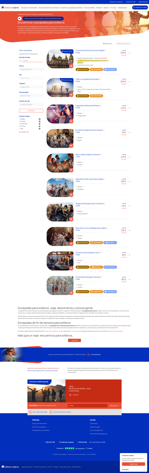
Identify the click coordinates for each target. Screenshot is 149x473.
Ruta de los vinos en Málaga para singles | (92, 229)
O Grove (22, 126)
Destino (106, 8)
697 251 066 (144, 2)
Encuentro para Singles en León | (88, 253)
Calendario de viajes (140, 7)
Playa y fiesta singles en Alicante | (89, 155)
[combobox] (123, 43)
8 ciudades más (24, 132)
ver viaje (125, 52)
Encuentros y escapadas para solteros (71, 8)
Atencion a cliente (66, 442)
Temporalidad (122, 8)
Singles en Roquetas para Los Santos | (90, 204)
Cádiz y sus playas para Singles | (88, 80)
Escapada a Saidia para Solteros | (88, 106)
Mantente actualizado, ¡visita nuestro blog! (80, 389)
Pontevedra (23, 124)
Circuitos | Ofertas (89, 8)
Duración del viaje (24, 101)
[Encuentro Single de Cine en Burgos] (60, 138)
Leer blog (74, 395)
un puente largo (75, 331)
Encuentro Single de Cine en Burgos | (90, 131)
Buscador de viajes (24, 57)
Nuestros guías (95, 427)
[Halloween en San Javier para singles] (60, 187)
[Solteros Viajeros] (10, 7)
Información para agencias (98, 434)
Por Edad (98, 8)
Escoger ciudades (24, 116)
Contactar (56, 467)
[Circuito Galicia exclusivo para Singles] (60, 58)
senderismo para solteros (115, 331)
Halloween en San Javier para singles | (90, 180)
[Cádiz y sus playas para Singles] (60, 87)
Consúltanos (94, 354)
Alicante (22, 121)
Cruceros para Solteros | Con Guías (48, 8)
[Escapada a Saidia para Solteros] (60, 113)
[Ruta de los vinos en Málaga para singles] (60, 236)
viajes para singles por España (54, 331)
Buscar (31, 111)
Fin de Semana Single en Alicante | (89, 278)
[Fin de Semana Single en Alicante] (60, 285)
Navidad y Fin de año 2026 (29, 8)
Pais (20, 75)
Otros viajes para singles (38, 412)
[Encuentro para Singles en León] (60, 261)
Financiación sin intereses (40, 430)
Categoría (22, 83)
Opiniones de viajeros (39, 427)
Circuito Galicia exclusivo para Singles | (91, 51)
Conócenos (94, 423)
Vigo (21, 128)
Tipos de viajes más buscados (60, 412)
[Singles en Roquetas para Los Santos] (60, 212)
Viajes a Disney (76, 467)
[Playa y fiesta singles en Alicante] (60, 162)
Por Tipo (113, 8)
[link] (71, 66)
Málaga (22, 119)
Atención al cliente (116, 2)
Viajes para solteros (23, 14)
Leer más (74, 340)
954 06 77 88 (130, 2)
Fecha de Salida (23, 92)
